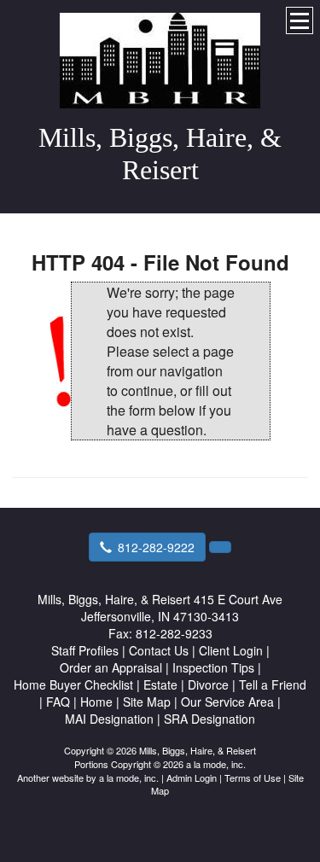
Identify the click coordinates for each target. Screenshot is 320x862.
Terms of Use (252, 777)
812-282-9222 (156, 547)
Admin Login (191, 777)
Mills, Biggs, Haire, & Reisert (160, 153)
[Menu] (299, 20)
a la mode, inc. (129, 777)
